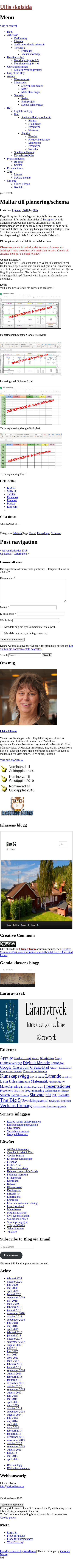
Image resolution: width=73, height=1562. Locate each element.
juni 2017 (12, 1351)
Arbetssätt (12, 34)
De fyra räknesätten (32, 85)
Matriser (53, 1081)
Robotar (18, 161)
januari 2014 (14, 1433)
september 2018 (16, 1319)
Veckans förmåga (31, 53)
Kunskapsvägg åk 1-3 (26, 60)
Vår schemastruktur (18, 1131)
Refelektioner (52, 1090)
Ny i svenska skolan (18, 1215)
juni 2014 (12, 1417)
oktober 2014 (14, 1408)
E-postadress (8, 613)
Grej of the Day (16, 72)
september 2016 (16, 1370)
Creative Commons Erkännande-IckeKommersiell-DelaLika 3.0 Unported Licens (36, 952)
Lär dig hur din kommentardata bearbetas (36, 647)
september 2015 (16, 1389)
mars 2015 (13, 1405)
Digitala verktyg (23, 111)
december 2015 (15, 1383)
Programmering (15, 158)
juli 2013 (12, 1452)
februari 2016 (14, 1376)
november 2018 (16, 1313)
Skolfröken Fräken (17, 1218)
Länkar (18, 174)
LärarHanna (14, 1196)
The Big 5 (20, 47)
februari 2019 (14, 1306)
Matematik (20, 82)
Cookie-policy (8, 1517)
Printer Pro (19, 1090)
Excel (32, 533)
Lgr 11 (33, 1076)
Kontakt (18, 187)
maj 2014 (12, 1421)
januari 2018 (14, 1335)
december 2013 (15, 1436)
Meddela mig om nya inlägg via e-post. (26, 633)
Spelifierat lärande (24, 152)
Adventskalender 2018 (13, 550)
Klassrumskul (14, 1187)
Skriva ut (33, 130)
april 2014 (12, 1424)
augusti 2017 (14, 1344)
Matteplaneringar (30, 92)
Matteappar (34, 142)
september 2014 (16, 1411)
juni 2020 (12, 1284)
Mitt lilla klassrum (17, 1212)
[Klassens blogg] (36, 927)
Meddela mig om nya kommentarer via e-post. (30, 626)
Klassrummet (21, 79)
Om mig (11, 180)
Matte (24, 88)
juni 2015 (12, 1395)
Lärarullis (12, 1199)
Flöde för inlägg (16, 1535)
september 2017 (16, 1341)
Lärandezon (67, 1077)
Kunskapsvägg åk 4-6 (26, 63)
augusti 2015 (14, 1392)
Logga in (12, 1532)
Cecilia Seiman (15, 1155)
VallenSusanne (15, 1228)
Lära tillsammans (15, 1081)
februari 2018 (14, 1332)
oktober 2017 (14, 1338)
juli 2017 (12, 1348)
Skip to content (8, 25)
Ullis (35, 210)
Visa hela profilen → (11, 759)
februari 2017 (14, 1364)
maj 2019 (12, 1300)
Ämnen (11, 76)
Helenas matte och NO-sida (22, 1171)
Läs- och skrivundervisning (22, 1203)
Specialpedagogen (17, 1222)
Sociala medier (22, 177)
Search (4, 655)
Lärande (18, 41)
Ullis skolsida (16, 7)
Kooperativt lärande (11, 1071)
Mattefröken (14, 1209)
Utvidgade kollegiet (60, 1100)
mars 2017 (13, 1360)
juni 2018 (12, 1322)
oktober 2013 (14, 1443)
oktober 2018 (14, 1316)
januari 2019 (14, 1310)
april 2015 (12, 1402)
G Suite (35, 1067)
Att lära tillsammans (18, 1149)
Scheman (56, 533)
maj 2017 (12, 1354)
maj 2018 (12, 1325)
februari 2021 (14, 1278)
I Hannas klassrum (17, 1174)
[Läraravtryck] (36, 1042)
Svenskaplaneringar (32, 104)
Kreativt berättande (39, 139)
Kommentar (7, 578)
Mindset (28, 1087)
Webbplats (6, 620)
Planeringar (43, 533)
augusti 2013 (14, 1449)
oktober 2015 (14, 1386)
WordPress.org (15, 1542)
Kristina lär (13, 1193)
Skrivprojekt (28, 101)
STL (54, 1095)
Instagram (48, 219)
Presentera (34, 126)
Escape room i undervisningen (24, 1121)
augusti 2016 (14, 1373)
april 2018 (12, 1329)
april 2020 (12, 1291)
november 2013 (16, 1440)
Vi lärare (12, 1231)
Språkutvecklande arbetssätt (29, 44)
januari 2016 (14, 1379)
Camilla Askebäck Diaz (20, 1152)
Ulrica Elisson (22, 183)
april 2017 (12, 1357)
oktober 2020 (14, 1281)
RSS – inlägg (14, 1465)
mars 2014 (13, 1427)
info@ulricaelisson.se (12, 1486)
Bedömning (20, 38)
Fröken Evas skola (17, 1168)
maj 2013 (12, 1455)
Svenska (19, 95)
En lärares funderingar (19, 1158)
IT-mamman (14, 1177)
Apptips (25, 133)
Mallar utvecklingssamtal (28, 69)
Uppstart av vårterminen (14, 553)
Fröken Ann (14, 1165)
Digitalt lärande (36, 1062)
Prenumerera (11, 1255)
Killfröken (13, 1180)
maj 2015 (12, 1398)
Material (18, 533)
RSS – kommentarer (18, 1468)
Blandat (32, 136)
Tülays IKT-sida (16, 1225)
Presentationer (15, 168)
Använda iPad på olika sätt (36, 117)
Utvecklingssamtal (17, 66)
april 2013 (12, 1459)
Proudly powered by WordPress (18, 1551)
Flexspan (12, 1161)
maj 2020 (12, 1287)
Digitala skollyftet (24, 155)
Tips (9, 171)
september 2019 (16, 1297)
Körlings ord (14, 1190)
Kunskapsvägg (15, 57)
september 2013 (16, 1446)
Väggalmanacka (39, 1106)
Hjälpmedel (34, 123)
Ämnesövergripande (56, 1106)
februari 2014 (14, 1430)
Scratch (18, 164)
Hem (10, 31)
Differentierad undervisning (22, 1124)
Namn (4, 607)
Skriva (25, 98)
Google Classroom (14, 1067)
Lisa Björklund (15, 1206)
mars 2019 (13, 1303)
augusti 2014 (14, 1414)
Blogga (32, 120)
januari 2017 (14, 1367)
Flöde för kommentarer (20, 1538)
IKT (9, 107)
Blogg (58, 1058)
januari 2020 (14, 1294)
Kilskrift (11, 1184)
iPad (16, 114)
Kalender (54, 1068)
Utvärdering (14, 1127)
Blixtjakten (47, 1058)
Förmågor (26, 50)
